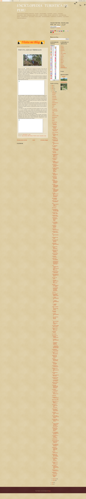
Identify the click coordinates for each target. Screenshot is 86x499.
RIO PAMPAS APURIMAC (54, 199)
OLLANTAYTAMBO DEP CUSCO (55, 326)
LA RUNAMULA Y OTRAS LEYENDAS (55, 436)
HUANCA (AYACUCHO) (55, 452)
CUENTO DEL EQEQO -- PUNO (54, 476)
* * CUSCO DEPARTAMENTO (55, 314)
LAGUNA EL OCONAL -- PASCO (54, 226)
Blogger (49, 490)
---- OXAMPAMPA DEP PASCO (55, 380)
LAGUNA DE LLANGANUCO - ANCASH (55, 165)
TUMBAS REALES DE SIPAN (55, 375)
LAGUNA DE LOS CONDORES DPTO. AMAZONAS (55, 155)
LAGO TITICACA (55, 132)
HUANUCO (54, 104)
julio (53, 90)
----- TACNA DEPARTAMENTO (55, 298)
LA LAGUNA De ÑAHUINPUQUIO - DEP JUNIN (55, 210)
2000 (52, 85)
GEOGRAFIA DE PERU (55, 238)
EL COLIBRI (54, 334)
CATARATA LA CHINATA (54, 159)
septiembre (54, 478)
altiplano (62, 62)
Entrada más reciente (22, 140)
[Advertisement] (27, 30)
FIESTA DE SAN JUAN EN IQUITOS (55, 241)
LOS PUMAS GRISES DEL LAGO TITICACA (55, 459)
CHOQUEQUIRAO (64, 82)
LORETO (53, 114)
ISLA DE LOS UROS (54, 278)
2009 (52, 88)
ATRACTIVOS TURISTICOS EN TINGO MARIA (55, 429)
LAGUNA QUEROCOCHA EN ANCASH (55, 162)
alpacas (62, 59)
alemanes (62, 56)
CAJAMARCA (54, 99)
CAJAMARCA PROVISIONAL (55, 350)
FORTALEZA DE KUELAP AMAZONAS (55, 251)
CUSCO (53, 101)
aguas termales (24, 135)
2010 (52, 482)
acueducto (62, 47)
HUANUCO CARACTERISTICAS (55, 413)
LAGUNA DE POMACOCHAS (55, 397)
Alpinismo (62, 60)
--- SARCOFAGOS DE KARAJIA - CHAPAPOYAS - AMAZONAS (55, 262)
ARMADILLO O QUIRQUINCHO (55, 470)
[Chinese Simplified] (53, 32)
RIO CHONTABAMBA (55, 235)
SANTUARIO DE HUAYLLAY (55, 130)
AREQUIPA (54, 96)
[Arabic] (51, 32)
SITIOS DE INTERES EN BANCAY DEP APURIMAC (55, 386)
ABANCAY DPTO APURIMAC (55, 383)
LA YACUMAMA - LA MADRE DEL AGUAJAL (55, 433)
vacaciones (42, 135)
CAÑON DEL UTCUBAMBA (55, 259)
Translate (58, 27)
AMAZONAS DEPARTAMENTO (55, 244)
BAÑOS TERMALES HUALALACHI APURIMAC (55, 181)
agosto (53, 91)
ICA (52, 107)
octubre (53, 480)
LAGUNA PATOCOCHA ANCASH (55, 174)
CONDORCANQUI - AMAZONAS (55, 272)
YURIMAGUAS (54, 439)
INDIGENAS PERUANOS (54, 473)
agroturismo (63, 50)
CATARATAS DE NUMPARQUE (55, 140)
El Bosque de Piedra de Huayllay (54, 127)
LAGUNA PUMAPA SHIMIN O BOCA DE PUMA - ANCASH (55, 170)
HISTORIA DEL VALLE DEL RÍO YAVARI (55, 416)
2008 (52, 87)
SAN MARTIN (54, 122)
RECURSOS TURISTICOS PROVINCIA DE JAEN (55, 467)
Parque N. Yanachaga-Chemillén (54, 363)
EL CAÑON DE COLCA (54, 146)
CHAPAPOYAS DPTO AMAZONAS (54, 247)
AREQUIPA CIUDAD (54, 311)
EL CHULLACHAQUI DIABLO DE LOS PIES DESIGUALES (55, 424)
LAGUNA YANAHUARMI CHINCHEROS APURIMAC (55, 186)
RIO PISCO (54, 207)
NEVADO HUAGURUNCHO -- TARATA (55, 285)
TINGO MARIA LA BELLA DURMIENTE (55, 402)
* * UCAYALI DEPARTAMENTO (55, 340)
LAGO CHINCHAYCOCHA (55, 143)
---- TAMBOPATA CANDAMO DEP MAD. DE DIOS (55, 347)
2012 (52, 484)
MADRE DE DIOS (55, 115)
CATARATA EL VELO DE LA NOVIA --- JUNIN (55, 219)
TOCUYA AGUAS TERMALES (55, 254)
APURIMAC (54, 93)
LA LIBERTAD (54, 109)
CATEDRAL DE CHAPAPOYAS (55, 366)
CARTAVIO (54, 395)
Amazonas (62, 65)
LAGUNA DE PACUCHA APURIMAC (54, 177)
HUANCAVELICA (55, 102)
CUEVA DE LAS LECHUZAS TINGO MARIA (55, 410)
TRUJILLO (54, 292)
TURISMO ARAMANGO (55, 138)
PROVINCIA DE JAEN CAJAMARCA (55, 463)
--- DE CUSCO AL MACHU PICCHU (55, 318)
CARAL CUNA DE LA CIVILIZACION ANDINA (55, 308)
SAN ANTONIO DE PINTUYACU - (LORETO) (55, 441)
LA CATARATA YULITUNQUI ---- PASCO (55, 223)
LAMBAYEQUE (54, 110)
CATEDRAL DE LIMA (54, 373)
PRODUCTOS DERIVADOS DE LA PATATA (55, 455)
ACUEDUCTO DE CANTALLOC (55, 378)
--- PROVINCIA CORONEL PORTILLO (54, 343)
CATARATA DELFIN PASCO (55, 229)
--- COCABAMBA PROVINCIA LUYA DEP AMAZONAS (55, 289)
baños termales (30, 135)
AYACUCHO (54, 97)
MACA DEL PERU (55, 399)
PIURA (53, 120)
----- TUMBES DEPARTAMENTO (55, 301)
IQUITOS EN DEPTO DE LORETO (54, 356)
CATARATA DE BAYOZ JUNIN (55, 216)
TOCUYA (34, 135)
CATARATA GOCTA (54, 332)
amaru (62, 63)
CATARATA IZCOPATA (54, 257)
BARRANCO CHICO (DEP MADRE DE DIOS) (55, 449)
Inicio (34, 140)
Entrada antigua (44, 140)
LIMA (53, 112)
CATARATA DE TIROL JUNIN (55, 213)
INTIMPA (63, 76)
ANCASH (53, 94)
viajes (45, 135)
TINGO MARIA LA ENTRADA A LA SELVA (55, 275)
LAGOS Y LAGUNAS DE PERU (55, 135)
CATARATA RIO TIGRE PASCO (55, 232)
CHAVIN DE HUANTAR (54, 124)
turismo (38, 135)
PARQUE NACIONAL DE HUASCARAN (55, 359)
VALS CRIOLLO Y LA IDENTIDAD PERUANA (55, 445)
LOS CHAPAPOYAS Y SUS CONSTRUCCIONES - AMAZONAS (55, 268)
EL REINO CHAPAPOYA (55, 390)
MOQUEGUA (54, 117)
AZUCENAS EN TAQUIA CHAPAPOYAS (55, 336)
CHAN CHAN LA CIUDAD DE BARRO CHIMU (55, 294)
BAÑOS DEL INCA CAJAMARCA (55, 201)
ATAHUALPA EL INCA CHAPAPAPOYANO (55, 369)
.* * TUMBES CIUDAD (54, 305)
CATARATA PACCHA (54, 152)
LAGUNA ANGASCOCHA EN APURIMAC (55, 149)
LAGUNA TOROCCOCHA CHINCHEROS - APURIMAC (55, 190)
